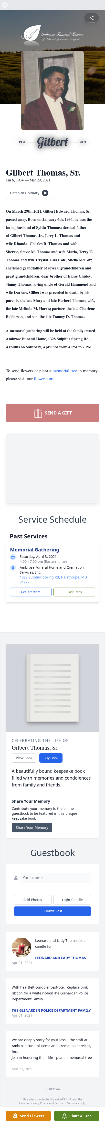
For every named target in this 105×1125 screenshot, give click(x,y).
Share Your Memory (32, 827)
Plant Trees (74, 592)
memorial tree (64, 370)
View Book (24, 757)
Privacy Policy (39, 1103)
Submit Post (52, 911)
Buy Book (50, 757)
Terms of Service (65, 1103)
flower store (44, 378)
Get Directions (31, 592)
